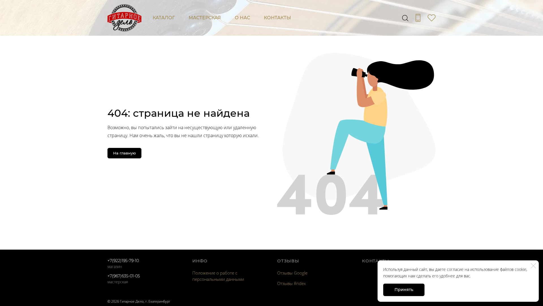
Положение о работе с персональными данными (218, 276)
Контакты (277, 17)
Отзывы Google (292, 273)
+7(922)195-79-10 (123, 260)
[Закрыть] (533, 265)
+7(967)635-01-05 (123, 276)
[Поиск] (405, 17)
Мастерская (205, 17)
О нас (242, 17)
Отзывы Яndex (291, 283)
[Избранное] (432, 18)
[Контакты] (418, 18)
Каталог (164, 17)
